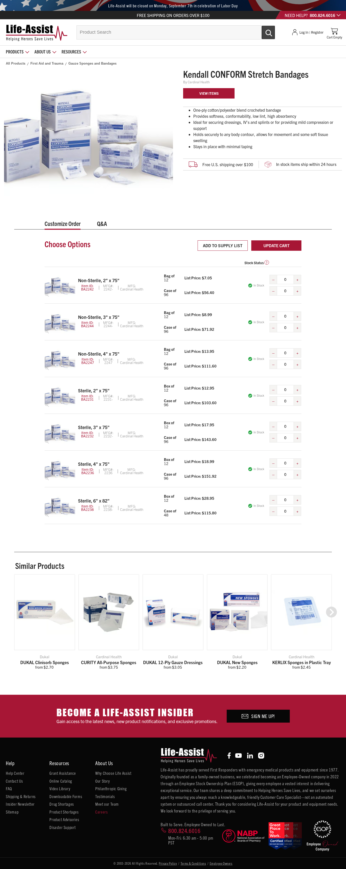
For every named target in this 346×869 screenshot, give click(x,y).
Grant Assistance (62, 773)
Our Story (102, 780)
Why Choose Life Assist (113, 773)
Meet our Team (107, 803)
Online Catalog (60, 780)
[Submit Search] (262, 30)
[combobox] (175, 32)
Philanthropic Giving (111, 788)
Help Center (15, 773)
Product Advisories (64, 819)
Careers (101, 811)
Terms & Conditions (193, 863)
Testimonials (105, 796)
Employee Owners (221, 863)
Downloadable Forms (65, 796)
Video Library (59, 788)
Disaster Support (62, 827)
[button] (331, 612)
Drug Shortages (61, 803)
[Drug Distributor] (243, 836)
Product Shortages (64, 811)
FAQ (9, 788)
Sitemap (12, 811)
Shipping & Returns (21, 796)
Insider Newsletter (20, 803)
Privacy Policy (168, 863)
